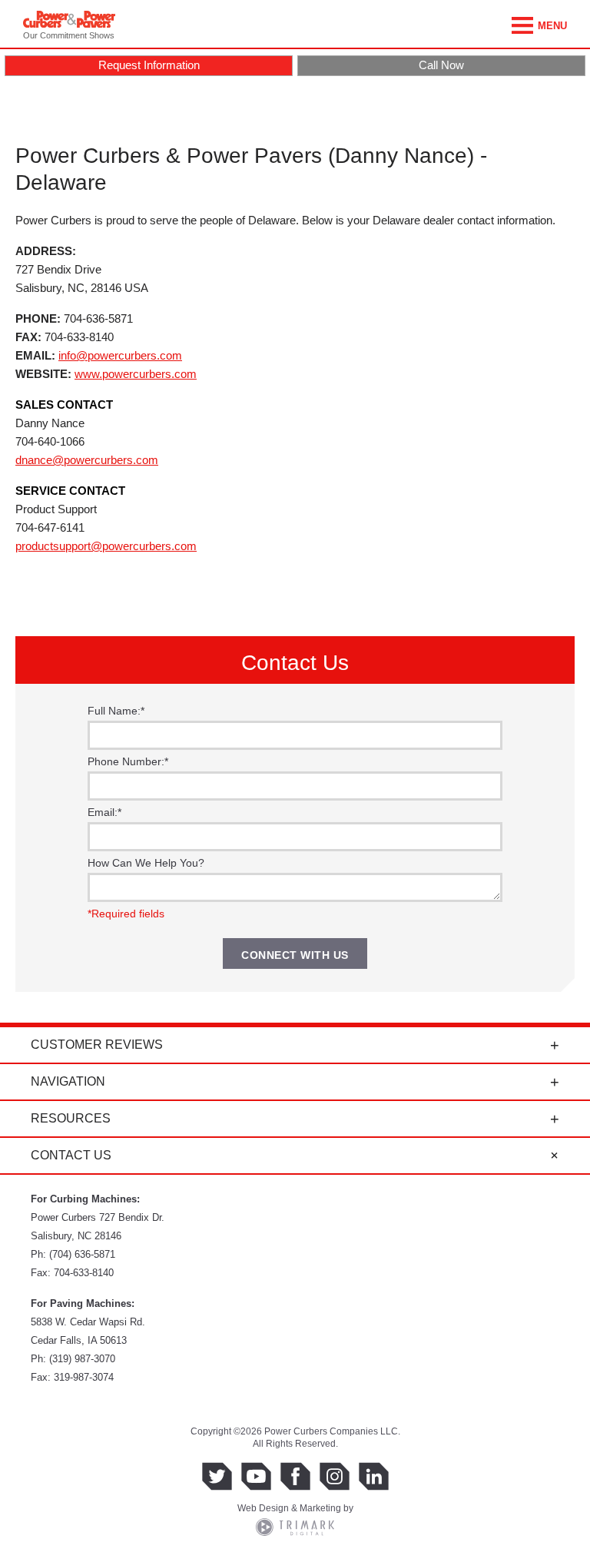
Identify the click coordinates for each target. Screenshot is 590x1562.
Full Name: (116, 711)
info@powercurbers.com (120, 355)
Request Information (149, 64)
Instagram (334, 1476)
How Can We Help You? (146, 863)
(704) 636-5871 (82, 1254)
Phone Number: (128, 761)
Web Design (263, 1508)
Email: (104, 812)
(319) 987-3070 (82, 1359)
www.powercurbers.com (136, 373)
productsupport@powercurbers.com (106, 545)
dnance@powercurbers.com (86, 459)
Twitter (217, 1476)
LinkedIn (373, 1476)
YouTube (256, 1476)
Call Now (441, 64)
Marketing (320, 1508)
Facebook (295, 1476)
